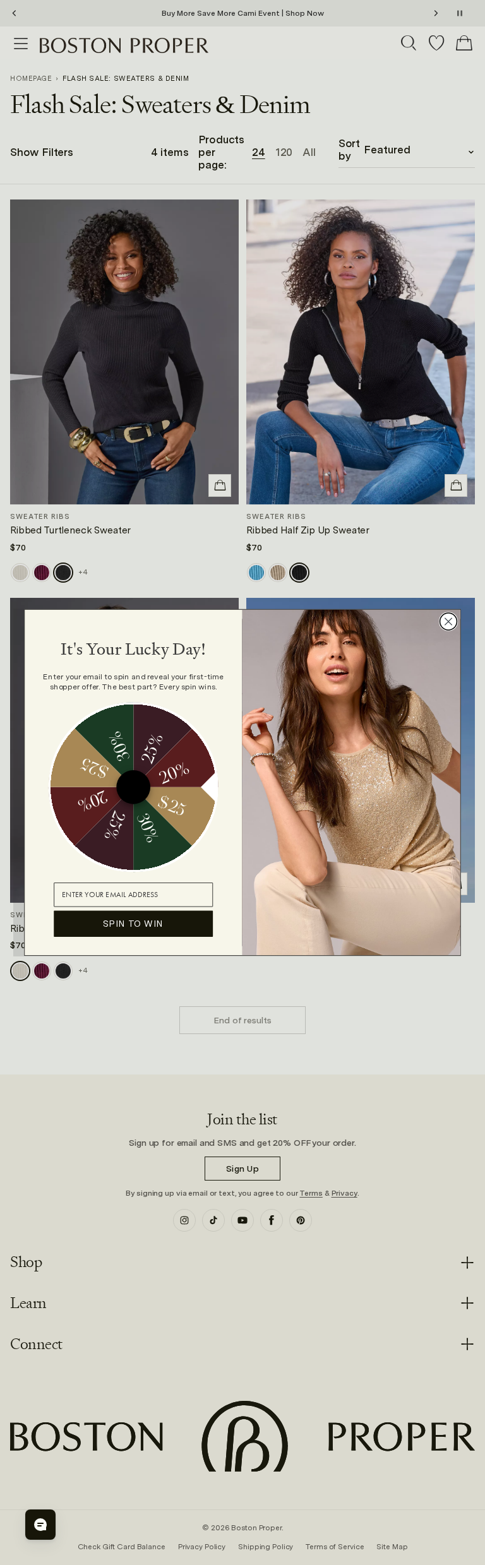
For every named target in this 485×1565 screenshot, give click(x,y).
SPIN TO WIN (133, 924)
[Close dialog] (448, 621)
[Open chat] (40, 1524)
